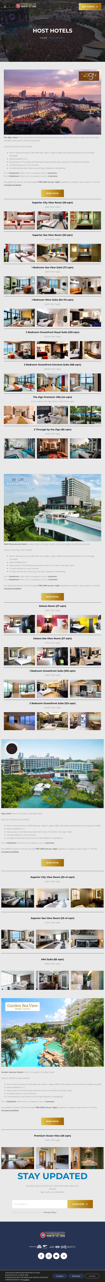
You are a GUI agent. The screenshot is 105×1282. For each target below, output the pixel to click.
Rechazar (76, 1276)
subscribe (78, 1204)
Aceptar (59, 1276)
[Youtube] (56, 1256)
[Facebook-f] (41, 1256)
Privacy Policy (50, 1212)
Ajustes (92, 1276)
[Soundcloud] (64, 1256)
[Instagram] (48, 1256)
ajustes (26, 1280)
